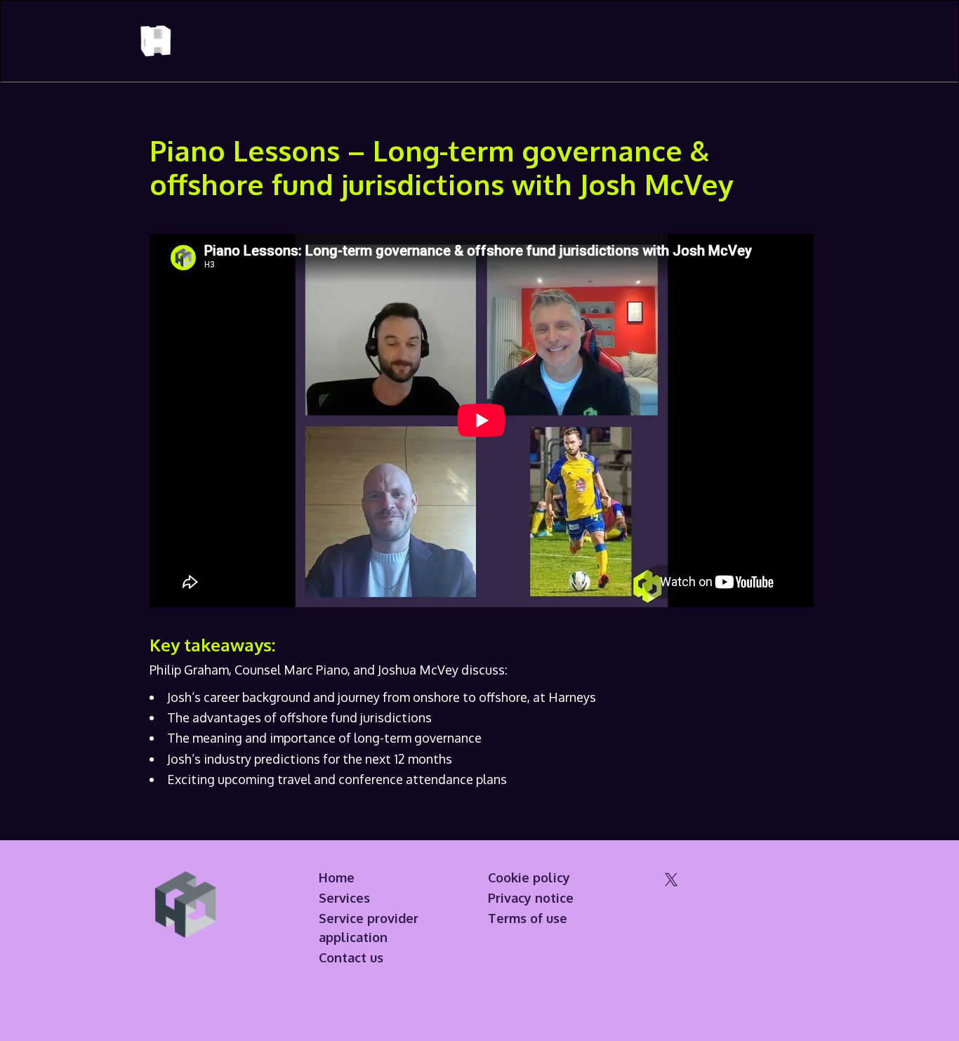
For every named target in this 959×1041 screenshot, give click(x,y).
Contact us (351, 957)
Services (344, 898)
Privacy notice (531, 898)
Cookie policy (529, 877)
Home (337, 877)
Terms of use (527, 918)
